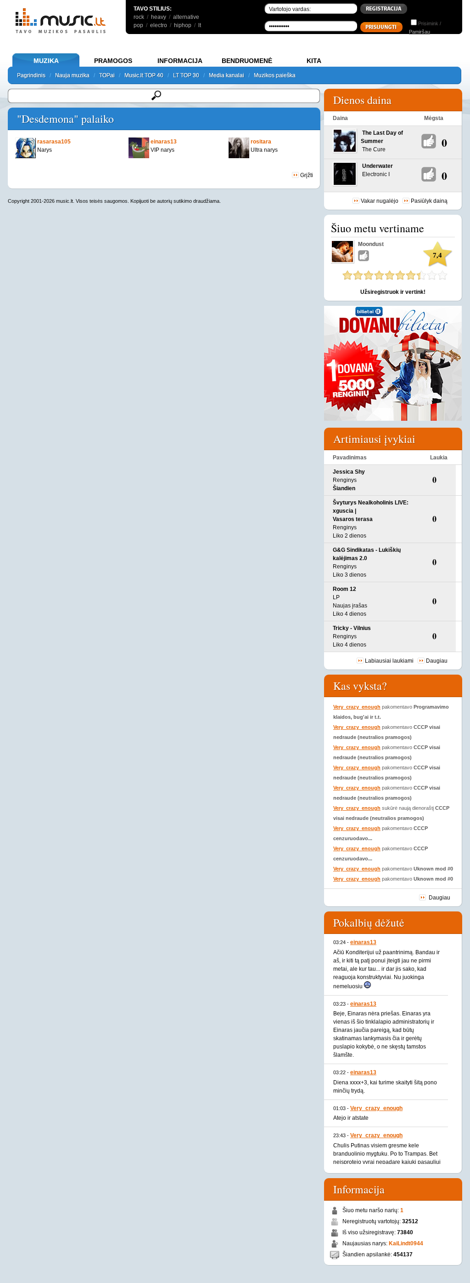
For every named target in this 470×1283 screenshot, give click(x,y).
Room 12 (344, 589)
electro (158, 25)
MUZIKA (46, 60)
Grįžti (306, 175)
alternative (186, 17)
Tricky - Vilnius (352, 628)
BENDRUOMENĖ (247, 60)
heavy (158, 17)
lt (199, 25)
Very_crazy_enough (356, 707)
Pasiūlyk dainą (429, 201)
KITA (314, 60)
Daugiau (437, 661)
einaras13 (363, 942)
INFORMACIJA (179, 60)
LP (336, 597)
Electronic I (376, 174)
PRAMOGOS (113, 60)
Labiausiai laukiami (389, 661)
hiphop (182, 25)
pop (138, 25)
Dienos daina (362, 99)
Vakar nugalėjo (379, 201)
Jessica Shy (349, 472)
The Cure (374, 149)
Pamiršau (419, 31)
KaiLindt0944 (406, 1243)
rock (139, 17)
